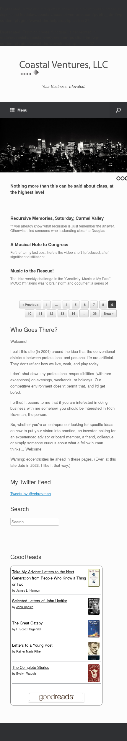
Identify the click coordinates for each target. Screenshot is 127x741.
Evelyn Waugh (26, 673)
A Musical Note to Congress (39, 244)
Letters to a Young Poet (32, 645)
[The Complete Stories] (94, 681)
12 (51, 313)
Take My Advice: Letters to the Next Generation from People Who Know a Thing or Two (49, 578)
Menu (22, 110)
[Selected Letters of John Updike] (94, 613)
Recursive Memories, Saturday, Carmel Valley (57, 218)
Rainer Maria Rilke (28, 651)
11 (40, 313)
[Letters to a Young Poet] (94, 658)
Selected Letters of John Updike (39, 600)
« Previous (30, 304)
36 (95, 313)
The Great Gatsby (27, 623)
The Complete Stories (30, 667)
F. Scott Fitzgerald (28, 629)
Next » (109, 313)
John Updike (24, 607)
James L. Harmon (28, 590)
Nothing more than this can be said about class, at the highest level (61, 189)
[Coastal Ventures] (63, 67)
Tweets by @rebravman (30, 493)
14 (73, 313)
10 (29, 313)
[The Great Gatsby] (94, 636)
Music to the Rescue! (32, 270)
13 (62, 313)
